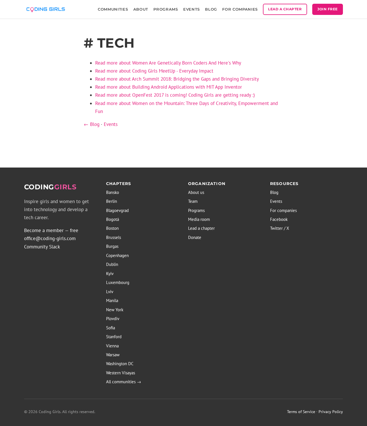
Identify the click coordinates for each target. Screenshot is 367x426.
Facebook (279, 219)
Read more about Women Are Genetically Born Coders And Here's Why (168, 63)
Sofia (110, 327)
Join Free (327, 9)
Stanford (114, 336)
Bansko (112, 192)
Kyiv (110, 273)
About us (196, 192)
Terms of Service (301, 411)
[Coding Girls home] (46, 9)
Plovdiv (112, 318)
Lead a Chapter (285, 9)
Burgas (112, 246)
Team (193, 201)
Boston (112, 228)
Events (191, 9)
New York (114, 309)
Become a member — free (51, 230)
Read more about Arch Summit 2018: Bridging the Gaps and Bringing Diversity (177, 79)
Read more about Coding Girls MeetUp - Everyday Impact (154, 71)
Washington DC (120, 363)
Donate (194, 237)
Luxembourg (117, 282)
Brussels (113, 237)
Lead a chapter (201, 228)
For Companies (240, 9)
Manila (112, 300)
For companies (283, 210)
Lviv (109, 291)
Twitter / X (279, 228)
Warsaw (113, 354)
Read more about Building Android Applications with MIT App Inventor (168, 87)
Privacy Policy (331, 411)
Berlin (111, 201)
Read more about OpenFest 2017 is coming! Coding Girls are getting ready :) (175, 95)
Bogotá (112, 219)
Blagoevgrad (117, 210)
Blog (211, 9)
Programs (165, 9)
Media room (199, 219)
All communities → (123, 381)
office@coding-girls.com (50, 238)
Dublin (112, 264)
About (140, 9)
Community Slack (42, 247)
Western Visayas (120, 373)
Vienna (112, 346)
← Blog (91, 124)
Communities (113, 9)
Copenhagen (117, 255)
